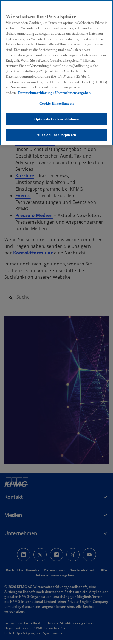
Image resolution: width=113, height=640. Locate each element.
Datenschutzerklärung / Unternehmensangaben (54, 93)
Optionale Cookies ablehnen (56, 119)
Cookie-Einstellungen (56, 103)
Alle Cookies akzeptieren (56, 135)
